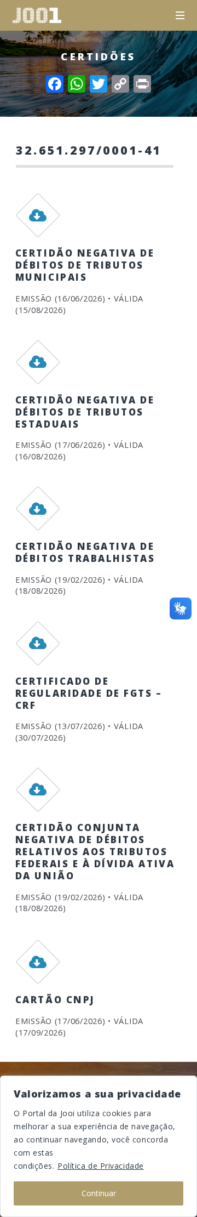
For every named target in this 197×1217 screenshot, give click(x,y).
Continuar (99, 1193)
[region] (98, 1146)
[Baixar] (38, 219)
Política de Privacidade (100, 1166)
